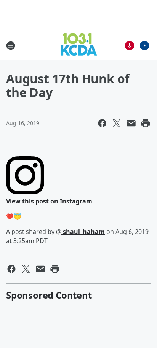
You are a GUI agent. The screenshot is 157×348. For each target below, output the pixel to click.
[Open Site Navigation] (10, 45)
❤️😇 (13, 216)
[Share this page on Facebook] (102, 123)
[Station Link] (78, 45)
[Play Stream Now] (144, 45)
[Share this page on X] (116, 123)
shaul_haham (83, 231)
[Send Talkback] (129, 45)
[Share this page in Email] (131, 123)
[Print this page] (145, 123)
